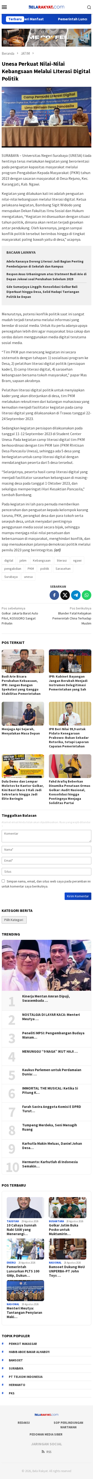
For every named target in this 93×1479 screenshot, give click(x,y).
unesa (28, 577)
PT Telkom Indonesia (25, 1377)
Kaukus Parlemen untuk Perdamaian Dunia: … (51, 1072)
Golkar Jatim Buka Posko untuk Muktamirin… (63, 1229)
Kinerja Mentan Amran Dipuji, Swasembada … (46, 998)
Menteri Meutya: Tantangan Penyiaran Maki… (24, 1312)
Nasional (55, 1262)
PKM (31, 568)
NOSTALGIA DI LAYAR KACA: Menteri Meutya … (51, 1017)
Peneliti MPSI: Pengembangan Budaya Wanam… (53, 1035)
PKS (12, 1393)
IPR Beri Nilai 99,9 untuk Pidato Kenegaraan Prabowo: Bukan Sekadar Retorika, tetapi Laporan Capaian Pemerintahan (69, 737)
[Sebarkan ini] (54, 595)
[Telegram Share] (76, 595)
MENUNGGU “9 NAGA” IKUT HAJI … (50, 1051)
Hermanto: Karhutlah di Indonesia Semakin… (50, 1164)
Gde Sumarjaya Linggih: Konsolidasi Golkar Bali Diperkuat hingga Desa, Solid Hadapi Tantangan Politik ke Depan (42, 292)
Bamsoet (16, 1360)
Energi (11, 1262)
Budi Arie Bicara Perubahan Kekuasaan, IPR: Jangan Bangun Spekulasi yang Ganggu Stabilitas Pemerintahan (21, 685)
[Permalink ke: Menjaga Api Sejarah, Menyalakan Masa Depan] (23, 714)
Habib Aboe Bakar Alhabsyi (29, 1352)
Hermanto (17, 1385)
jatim (23, 560)
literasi (62, 560)
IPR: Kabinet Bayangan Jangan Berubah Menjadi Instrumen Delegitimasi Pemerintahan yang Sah (68, 682)
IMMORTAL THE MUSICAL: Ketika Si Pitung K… (50, 1090)
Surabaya (11, 577)
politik (44, 568)
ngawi (77, 560)
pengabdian (12, 568)
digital (8, 560)
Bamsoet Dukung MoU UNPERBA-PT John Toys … (67, 1271)
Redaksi (24, 1423)
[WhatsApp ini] (86, 595)
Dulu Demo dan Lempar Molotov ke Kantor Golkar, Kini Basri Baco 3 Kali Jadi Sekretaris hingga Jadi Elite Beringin (23, 790)
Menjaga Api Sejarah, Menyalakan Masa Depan (21, 731)
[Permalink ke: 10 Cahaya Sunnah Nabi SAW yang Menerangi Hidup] (25, 1207)
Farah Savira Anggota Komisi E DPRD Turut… (51, 1109)
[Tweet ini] (65, 595)
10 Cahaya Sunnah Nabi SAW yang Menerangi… (21, 1229)
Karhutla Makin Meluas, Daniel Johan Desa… (52, 1145)
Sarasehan (63, 568)
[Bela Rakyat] (46, 6)
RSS (48, 1452)
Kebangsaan (42, 560)
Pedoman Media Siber (46, 1434)
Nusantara (56, 1221)
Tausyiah (13, 1221)
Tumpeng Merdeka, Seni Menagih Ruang (49, 1127)
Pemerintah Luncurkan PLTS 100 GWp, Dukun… (23, 1271)
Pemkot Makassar (23, 1344)
